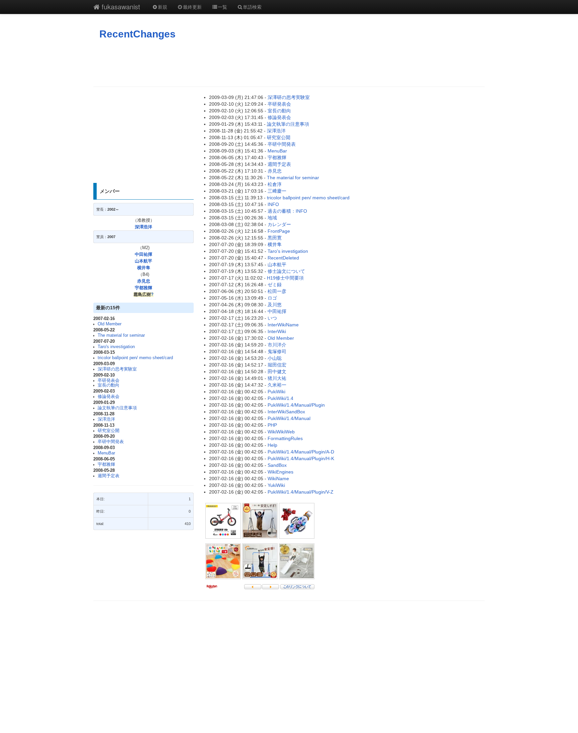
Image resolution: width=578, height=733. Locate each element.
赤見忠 (143, 281)
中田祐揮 (143, 254)
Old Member (109, 324)
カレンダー (279, 224)
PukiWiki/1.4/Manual (289, 418)
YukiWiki (276, 485)
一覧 (222, 6)
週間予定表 (108, 476)
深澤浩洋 (143, 227)
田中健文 (277, 371)
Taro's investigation (116, 346)
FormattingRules (285, 438)
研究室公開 (108, 430)
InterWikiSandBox (286, 411)
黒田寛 (275, 237)
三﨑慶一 (277, 191)
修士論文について (286, 271)
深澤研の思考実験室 (117, 369)
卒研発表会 (108, 380)
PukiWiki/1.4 (280, 398)
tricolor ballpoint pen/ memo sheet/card (135, 357)
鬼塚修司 (277, 351)
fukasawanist (120, 6)
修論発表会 (108, 396)
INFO (273, 204)
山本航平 (143, 261)
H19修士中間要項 (285, 278)
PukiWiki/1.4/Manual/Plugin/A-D (301, 451)
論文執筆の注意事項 (117, 408)
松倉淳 (275, 184)
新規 (162, 6)
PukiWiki (276, 391)
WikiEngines (280, 472)
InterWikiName (283, 324)
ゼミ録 (275, 284)
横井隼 (143, 268)
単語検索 (252, 6)
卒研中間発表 (111, 441)
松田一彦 (277, 291)
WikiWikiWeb (281, 431)
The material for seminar (121, 335)
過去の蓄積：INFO (287, 211)
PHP (272, 425)
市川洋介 (277, 344)
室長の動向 (108, 385)
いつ (272, 318)
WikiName (278, 478)
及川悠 (275, 304)
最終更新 (192, 6)
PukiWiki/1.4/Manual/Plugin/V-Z (300, 492)
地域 (272, 217)
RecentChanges (137, 33)
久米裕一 (277, 385)
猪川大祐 (277, 378)
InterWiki (277, 331)
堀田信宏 (277, 365)
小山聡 (275, 358)
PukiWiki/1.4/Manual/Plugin (296, 405)
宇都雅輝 (143, 288)
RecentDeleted (283, 257)
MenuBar (106, 453)
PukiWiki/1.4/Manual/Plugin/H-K (301, 458)
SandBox (277, 465)
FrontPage (279, 231)
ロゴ (272, 298)
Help (272, 445)
